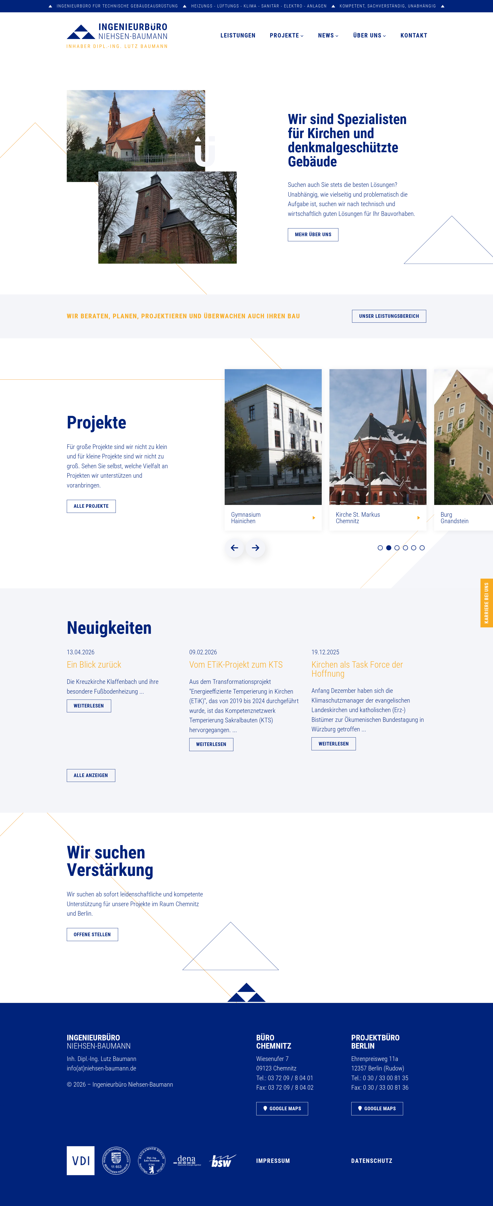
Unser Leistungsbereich (389, 316)
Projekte (284, 35)
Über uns (367, 35)
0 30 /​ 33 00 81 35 (385, 1078)
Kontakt (414, 35)
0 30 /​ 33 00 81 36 (386, 1087)
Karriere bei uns (486, 603)
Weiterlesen (89, 706)
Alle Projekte (91, 506)
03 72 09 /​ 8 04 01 (290, 1078)
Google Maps (285, 1109)
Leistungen (238, 35)
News (326, 35)
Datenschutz (372, 1160)
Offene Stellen (92, 934)
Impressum (273, 1160)
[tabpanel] (273, 450)
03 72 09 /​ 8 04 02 (291, 1087)
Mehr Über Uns (313, 234)
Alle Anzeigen (91, 775)
